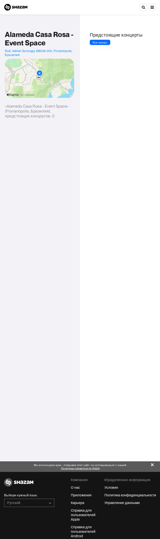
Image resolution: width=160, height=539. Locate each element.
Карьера (77, 502)
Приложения (81, 495)
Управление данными (122, 502)
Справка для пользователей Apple (83, 514)
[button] (152, 7)
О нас (75, 487)
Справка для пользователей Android (83, 531)
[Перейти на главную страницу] (18, 484)
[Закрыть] (155, 463)
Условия (111, 487)
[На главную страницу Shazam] (16, 7)
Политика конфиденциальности (130, 495)
